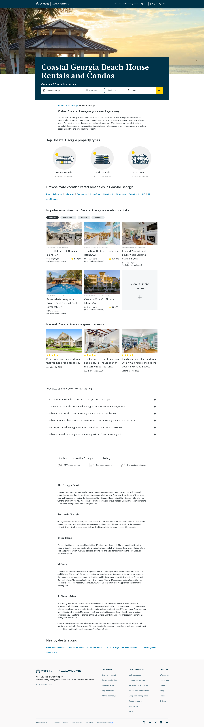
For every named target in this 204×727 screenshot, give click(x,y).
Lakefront (69, 194)
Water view (121, 194)
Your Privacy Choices (103, 722)
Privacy (65, 722)
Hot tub (84, 217)
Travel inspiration (109, 680)
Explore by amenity (109, 675)
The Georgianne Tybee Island (154, 647)
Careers (163, 685)
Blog (162, 691)
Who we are (164, 675)
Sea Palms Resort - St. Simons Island (85, 647)
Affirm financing (109, 696)
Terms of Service (77, 722)
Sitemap (57, 722)
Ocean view (82, 194)
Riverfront (108, 194)
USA (67, 105)
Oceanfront (95, 194)
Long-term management (139, 696)
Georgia (74, 105)
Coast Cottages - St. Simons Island (122, 647)
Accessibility (89, 722)
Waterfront (134, 194)
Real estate (133, 706)
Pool (48, 194)
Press (162, 696)
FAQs (131, 711)
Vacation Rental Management (126, 4)
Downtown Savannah (55, 647)
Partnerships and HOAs (138, 685)
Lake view (57, 194)
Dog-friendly (68, 217)
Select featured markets (139, 691)
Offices (163, 701)
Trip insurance (108, 691)
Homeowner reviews (137, 680)
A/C (143, 194)
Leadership (164, 680)
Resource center (135, 701)
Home (60, 105)
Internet (98, 217)
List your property (136, 675)
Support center (108, 685)
